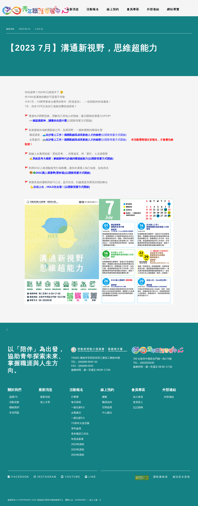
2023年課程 (77, 449)
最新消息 (73, 9)
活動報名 (93, 9)
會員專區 (133, 9)
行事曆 (75, 397)
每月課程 (76, 402)
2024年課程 (77, 454)
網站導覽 (173, 9)
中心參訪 (107, 412)
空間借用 (107, 407)
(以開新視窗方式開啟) (62, 120)
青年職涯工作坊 (79, 433)
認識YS (13, 397)
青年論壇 (76, 428)
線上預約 (113, 9)
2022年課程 (77, 444)
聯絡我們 (14, 407)
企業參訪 (76, 412)
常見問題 (14, 412)
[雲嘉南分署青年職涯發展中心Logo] (36, 10)
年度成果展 (77, 439)
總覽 (104, 397)
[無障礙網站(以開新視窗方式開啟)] (142, 477)
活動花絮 (14, 402)
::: (1, 2)
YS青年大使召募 (80, 423)
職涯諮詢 (107, 402)
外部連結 (153, 9)
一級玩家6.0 (77, 407)
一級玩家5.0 (77, 418)
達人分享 (45, 402)
